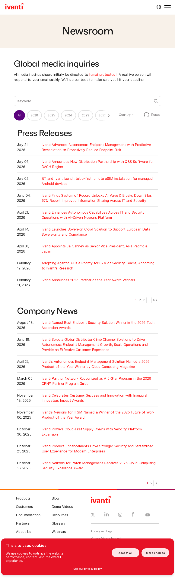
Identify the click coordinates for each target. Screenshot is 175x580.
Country (125, 115)
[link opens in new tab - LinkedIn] (106, 515)
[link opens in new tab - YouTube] (147, 515)
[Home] (14, 7)
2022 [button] (102, 115)
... (149, 300)
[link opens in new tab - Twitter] (93, 515)
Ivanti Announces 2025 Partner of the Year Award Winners (88, 280)
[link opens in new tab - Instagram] (120, 515)
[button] (167, 7)
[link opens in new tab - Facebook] (133, 515)
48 (155, 300)
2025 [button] (51, 115)
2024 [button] (68, 115)
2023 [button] (85, 115)
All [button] (19, 115)
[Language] (158, 7)
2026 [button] (34, 115)
